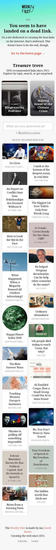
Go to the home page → (28, 53)
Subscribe (22, 541)
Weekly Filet (17, 528)
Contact (34, 541)
